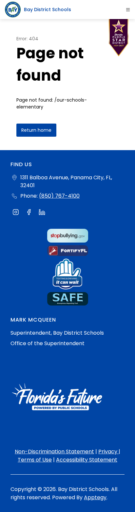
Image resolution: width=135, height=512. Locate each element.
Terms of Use (35, 459)
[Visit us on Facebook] (29, 213)
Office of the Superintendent (47, 343)
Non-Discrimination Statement (54, 451)
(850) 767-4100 (59, 196)
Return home (36, 130)
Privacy (108, 451)
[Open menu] (128, 9)
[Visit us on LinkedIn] (42, 213)
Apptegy (95, 497)
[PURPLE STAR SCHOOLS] (119, 39)
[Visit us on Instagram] (15, 213)
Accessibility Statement (86, 459)
